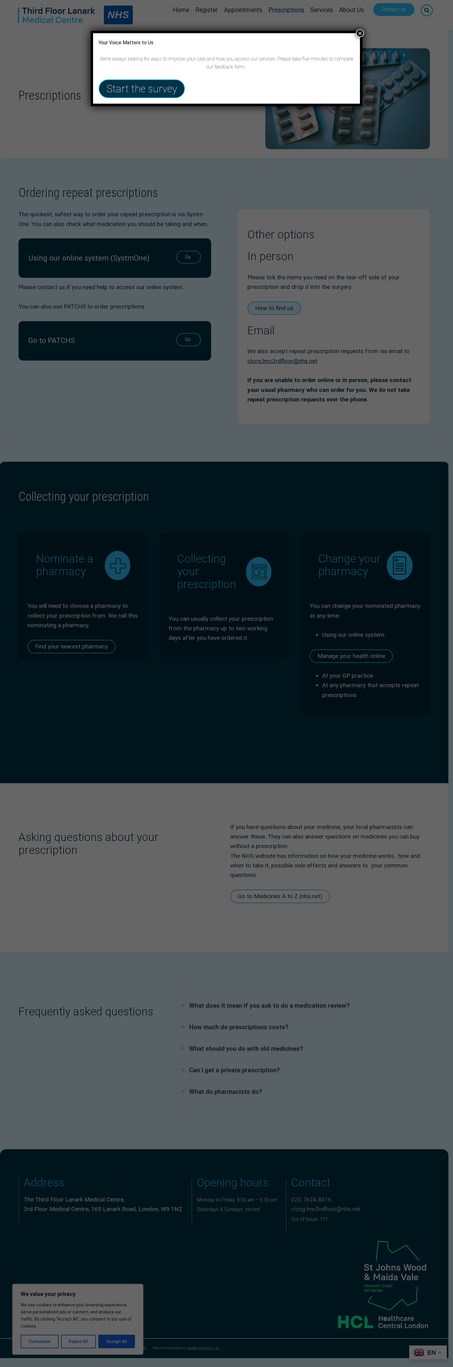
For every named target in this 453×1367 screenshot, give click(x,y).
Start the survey (141, 89)
